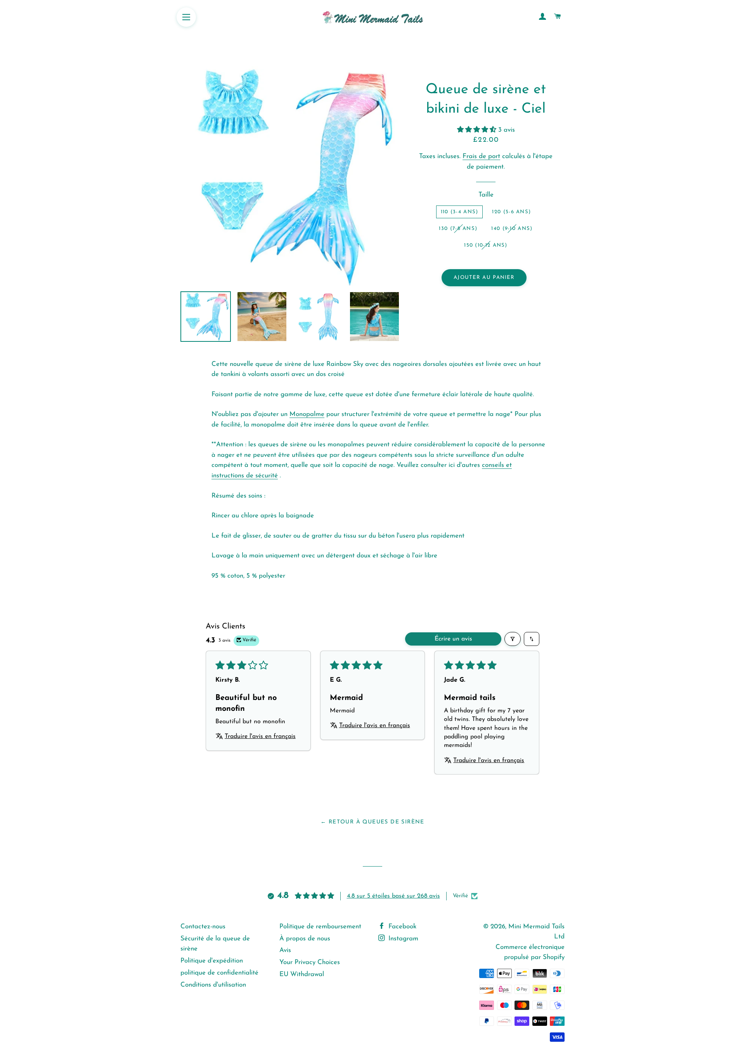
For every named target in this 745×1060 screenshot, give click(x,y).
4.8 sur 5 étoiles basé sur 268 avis (393, 896)
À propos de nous (304, 938)
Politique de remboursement (320, 926)
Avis (285, 950)
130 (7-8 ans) (458, 228)
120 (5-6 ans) (511, 211)
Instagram (402, 938)
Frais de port (481, 156)
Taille (486, 194)
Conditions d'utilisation (213, 985)
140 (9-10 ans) (511, 228)
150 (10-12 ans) (486, 245)
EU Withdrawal (301, 974)
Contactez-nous (202, 926)
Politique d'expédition (211, 960)
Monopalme (306, 414)
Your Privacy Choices (309, 962)
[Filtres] (512, 639)
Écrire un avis (453, 639)
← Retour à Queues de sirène (372, 822)
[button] (477, 130)
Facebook (401, 926)
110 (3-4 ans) (459, 211)
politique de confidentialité (219, 972)
